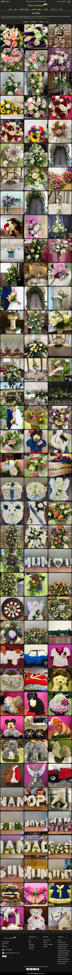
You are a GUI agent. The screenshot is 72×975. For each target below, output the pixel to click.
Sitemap (45, 946)
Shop (15, 9)
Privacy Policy (46, 940)
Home (10, 9)
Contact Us (54, 9)
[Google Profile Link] (4, 1)
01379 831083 (62, 1)
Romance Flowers (62, 948)
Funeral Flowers (36, 9)
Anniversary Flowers (63, 944)
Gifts (47, 21)
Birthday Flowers (62, 942)
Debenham (31, 946)
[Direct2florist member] (36, 973)
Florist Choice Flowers (63, 955)
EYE (30, 940)
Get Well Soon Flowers (63, 953)
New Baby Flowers (62, 946)
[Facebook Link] (2, 1)
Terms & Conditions (48, 944)
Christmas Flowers (62, 957)
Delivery (45, 942)
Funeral (41, 21)
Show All (26, 21)
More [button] (61, 9)
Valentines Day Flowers (63, 959)
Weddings (33, 21)
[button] (12, 36)
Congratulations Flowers (64, 950)
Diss (30, 942)
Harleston (31, 948)
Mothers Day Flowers (63, 961)
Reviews (46, 9)
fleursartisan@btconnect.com (40, 18)
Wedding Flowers (24, 9)
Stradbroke (31, 944)
